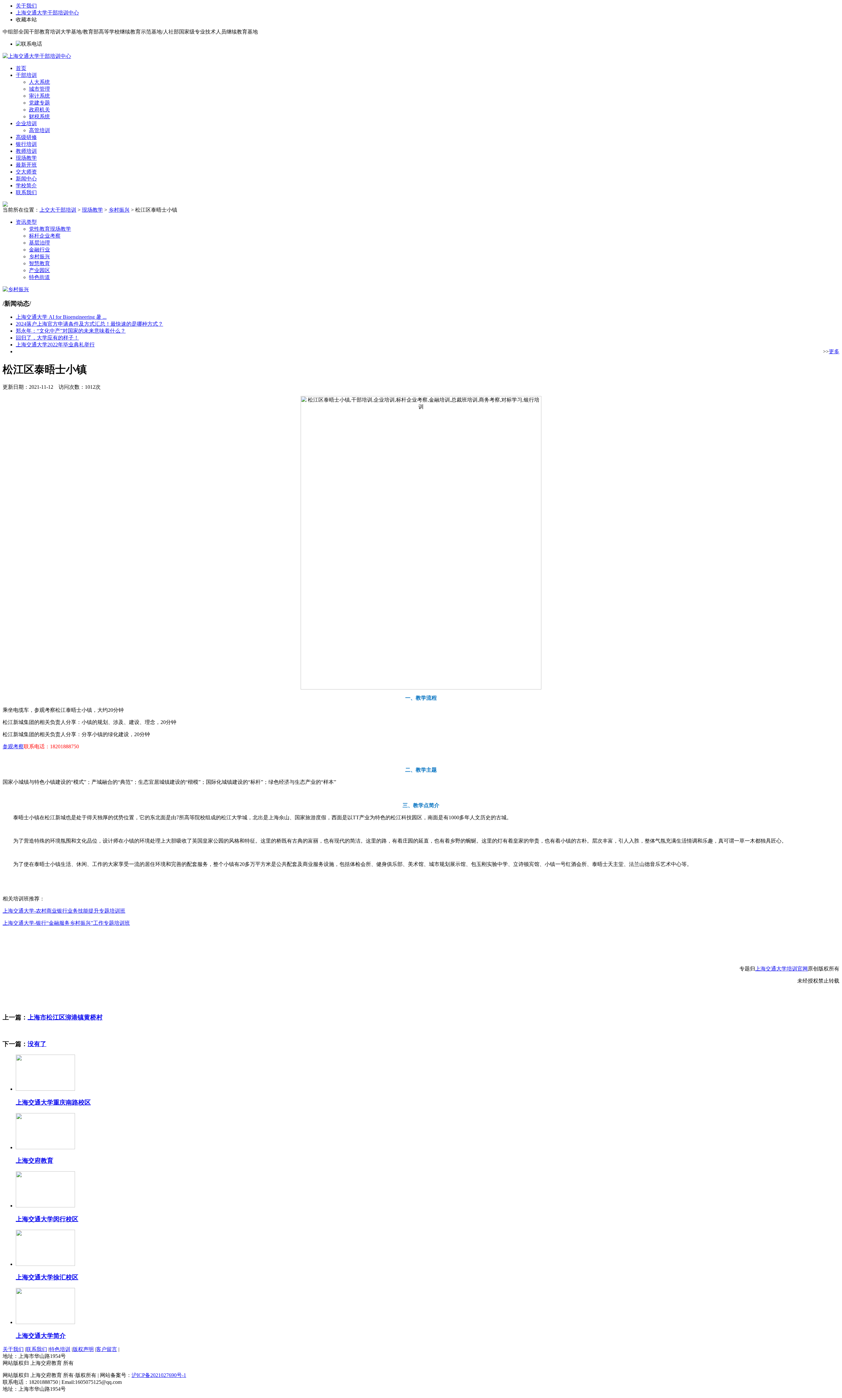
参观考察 (13, 746)
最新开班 (26, 165)
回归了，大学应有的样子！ (47, 337)
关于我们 (26, 6)
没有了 (37, 1043)
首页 (21, 68)
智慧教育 (39, 263)
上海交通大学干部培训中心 (47, 12)
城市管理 (39, 89)
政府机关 (39, 109)
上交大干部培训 (57, 210)
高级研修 (26, 137)
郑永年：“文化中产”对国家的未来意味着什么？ (71, 331)
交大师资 (26, 172)
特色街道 (39, 277)
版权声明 (83, 1349)
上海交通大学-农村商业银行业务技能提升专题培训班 (64, 911)
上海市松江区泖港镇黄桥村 (65, 1017)
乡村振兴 (119, 210)
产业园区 (39, 270)
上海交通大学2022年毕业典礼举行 (55, 344)
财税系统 (39, 116)
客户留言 (106, 1349)
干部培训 (26, 75)
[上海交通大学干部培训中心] (37, 56)
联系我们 (26, 192)
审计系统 (39, 96)
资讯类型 (26, 222)
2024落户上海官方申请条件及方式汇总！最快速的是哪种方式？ (89, 324)
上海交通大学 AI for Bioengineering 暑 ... (61, 317)
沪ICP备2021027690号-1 (159, 1375)
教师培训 (26, 151)
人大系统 (39, 82)
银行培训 (26, 144)
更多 (834, 351)
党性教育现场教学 (50, 229)
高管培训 (39, 130)
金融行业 (39, 249)
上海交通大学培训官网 (781, 968)
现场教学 (26, 158)
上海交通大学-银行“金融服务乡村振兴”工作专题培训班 (66, 923)
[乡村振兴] (16, 289)
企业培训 (26, 123)
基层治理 (39, 242)
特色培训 (59, 1349)
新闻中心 (26, 178)
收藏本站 (26, 19)
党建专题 (39, 102)
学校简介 (26, 185)
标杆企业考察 (45, 236)
